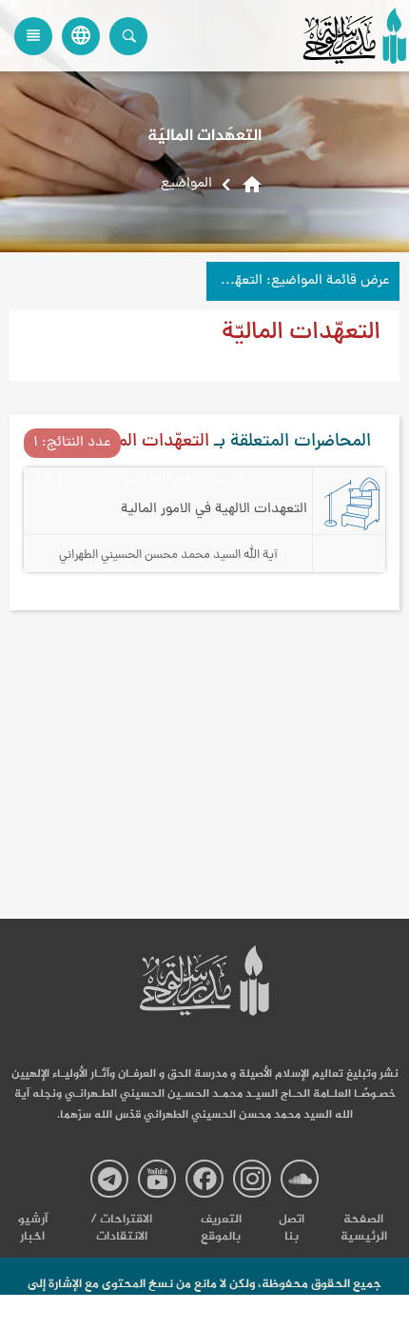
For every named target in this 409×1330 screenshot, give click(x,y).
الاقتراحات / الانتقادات (121, 1228)
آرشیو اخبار (33, 1228)
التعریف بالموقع (221, 1228)
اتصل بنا (291, 1228)
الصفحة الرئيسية (364, 1228)
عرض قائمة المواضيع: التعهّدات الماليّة (298, 281)
